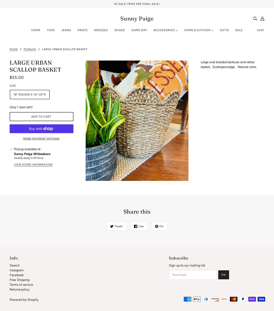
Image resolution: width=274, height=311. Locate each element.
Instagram (17, 270)
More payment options (41, 138)
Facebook (17, 275)
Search (15, 265)
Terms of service (21, 285)
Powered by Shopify (24, 300)
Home (14, 49)
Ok (223, 275)
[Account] (262, 18)
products (30, 49)
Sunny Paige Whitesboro (32, 154)
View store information (33, 164)
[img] (255, 18)
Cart (260, 30)
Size (13, 85)
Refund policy (19, 289)
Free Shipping (19, 280)
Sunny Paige (137, 18)
